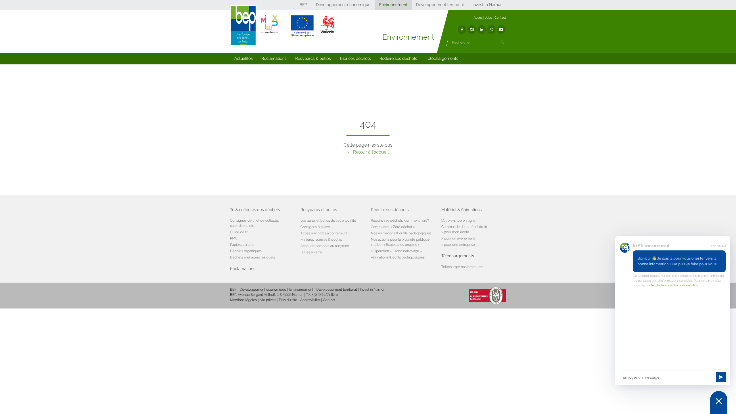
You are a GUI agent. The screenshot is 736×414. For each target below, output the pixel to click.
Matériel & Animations (461, 210)
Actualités (243, 58)
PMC (233, 238)
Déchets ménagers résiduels (252, 257)
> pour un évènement (458, 238)
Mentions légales (243, 300)
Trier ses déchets (355, 58)
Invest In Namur (487, 5)
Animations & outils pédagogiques (398, 257)
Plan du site (288, 300)
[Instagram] (471, 29)
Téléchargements (442, 58)
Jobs (488, 18)
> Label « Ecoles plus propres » (395, 245)
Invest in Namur (372, 290)
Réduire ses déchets (398, 58)
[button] (243, 58)
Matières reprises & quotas (321, 239)
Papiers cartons (242, 245)
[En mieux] (297, 26)
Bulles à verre (311, 252)
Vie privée (268, 300)
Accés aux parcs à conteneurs (324, 233)
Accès (478, 18)
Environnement (393, 5)
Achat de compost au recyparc (324, 246)
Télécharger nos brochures (462, 267)
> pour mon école (455, 232)
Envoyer (721, 377)
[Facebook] (462, 29)
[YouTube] (501, 29)
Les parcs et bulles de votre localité (328, 220)
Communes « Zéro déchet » (393, 227)
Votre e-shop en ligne (458, 220)
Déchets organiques (246, 251)
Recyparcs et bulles (318, 210)
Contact (500, 18)
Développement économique (343, 5)
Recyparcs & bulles (313, 58)
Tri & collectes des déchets (255, 210)
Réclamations (274, 58)
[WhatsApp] (491, 29)
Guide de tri (239, 232)
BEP (303, 5)
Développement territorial (440, 5)
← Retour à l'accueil (368, 152)
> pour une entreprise (458, 245)
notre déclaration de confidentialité (672, 285)
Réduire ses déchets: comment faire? (400, 220)
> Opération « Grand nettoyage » (396, 251)
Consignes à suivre (315, 227)
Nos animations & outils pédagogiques (401, 233)
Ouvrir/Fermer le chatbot (718, 402)
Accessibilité (310, 300)
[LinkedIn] (481, 29)
